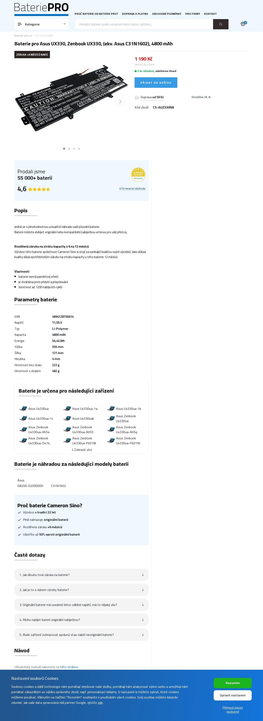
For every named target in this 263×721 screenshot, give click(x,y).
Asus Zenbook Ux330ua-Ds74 (39, 440)
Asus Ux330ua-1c (40, 418)
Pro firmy (192, 14)
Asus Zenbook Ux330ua (126, 418)
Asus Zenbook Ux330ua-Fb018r (84, 440)
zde (100, 702)
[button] (64, 149)
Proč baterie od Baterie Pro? (96, 14)
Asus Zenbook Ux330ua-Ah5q (126, 429)
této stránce (69, 667)
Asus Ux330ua (38, 409)
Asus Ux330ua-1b (128, 409)
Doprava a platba (135, 14)
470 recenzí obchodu (132, 189)
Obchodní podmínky (166, 14)
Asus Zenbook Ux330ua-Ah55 (82, 429)
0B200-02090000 (30, 486)
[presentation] (22, 101)
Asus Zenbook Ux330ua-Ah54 (39, 429)
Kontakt (210, 14)
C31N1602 (58, 486)
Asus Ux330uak (83, 418)
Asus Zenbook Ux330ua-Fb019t (128, 440)
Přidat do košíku (156, 82)
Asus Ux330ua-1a (84, 409)
